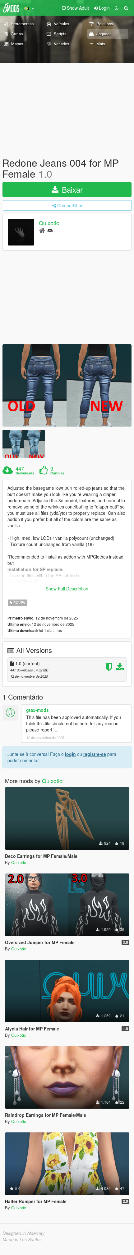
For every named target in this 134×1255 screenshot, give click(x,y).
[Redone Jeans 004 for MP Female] (67, 385)
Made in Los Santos (22, 1239)
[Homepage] (42, 230)
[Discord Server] (50, 230)
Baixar (71, 189)
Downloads (25, 473)
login (70, 754)
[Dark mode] (116, 8)
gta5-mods (37, 710)
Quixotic (49, 223)
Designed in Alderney (23, 1233)
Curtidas (57, 473)
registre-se (94, 754)
